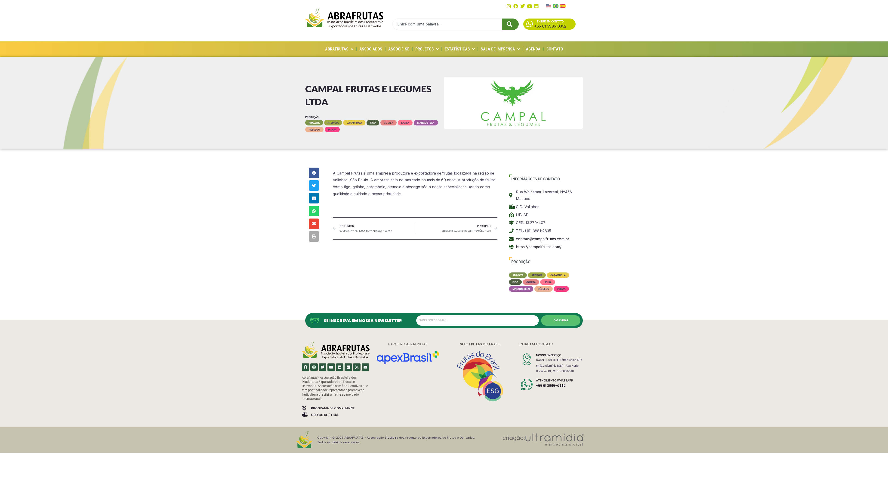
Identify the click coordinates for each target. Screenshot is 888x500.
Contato (554, 49)
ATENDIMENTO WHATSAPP (554, 380)
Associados (370, 49)
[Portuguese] (556, 5)
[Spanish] (563, 5)
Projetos (424, 49)
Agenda (533, 49)
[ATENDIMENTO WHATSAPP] (527, 384)
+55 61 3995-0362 (551, 385)
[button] (314, 173)
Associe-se (398, 49)
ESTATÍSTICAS (457, 49)
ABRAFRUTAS (336, 49)
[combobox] (447, 24)
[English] (549, 5)
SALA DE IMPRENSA (498, 49)
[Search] (510, 24)
